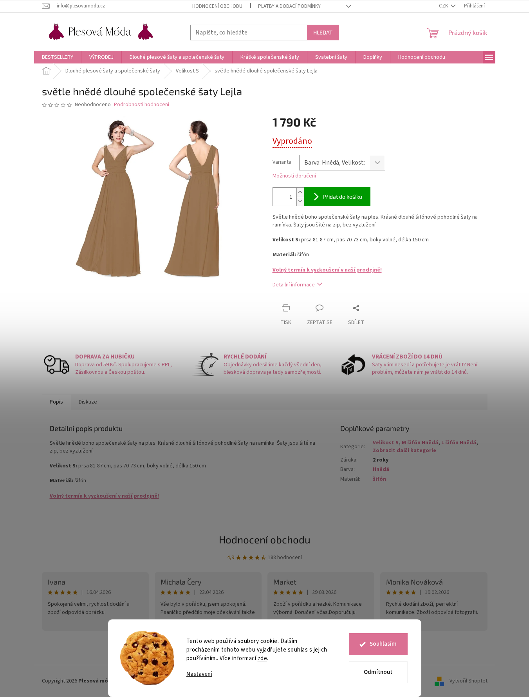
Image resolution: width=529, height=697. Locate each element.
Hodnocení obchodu (217, 6)
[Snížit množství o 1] (300, 201)
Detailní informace (294, 285)
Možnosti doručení (294, 176)
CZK (444, 5)
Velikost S (386, 443)
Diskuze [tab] (88, 402)
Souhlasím (383, 644)
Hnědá (381, 469)
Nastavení (199, 674)
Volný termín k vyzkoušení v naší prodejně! (327, 270)
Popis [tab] (56, 402)
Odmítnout (378, 672)
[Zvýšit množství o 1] (300, 192)
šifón (379, 479)
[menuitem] (57, 57)
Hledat (322, 32)
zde (262, 658)
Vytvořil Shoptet (468, 681)
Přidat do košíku (342, 196)
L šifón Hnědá (458, 443)
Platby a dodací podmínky (289, 6)
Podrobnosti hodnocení (141, 105)
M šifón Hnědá (420, 443)
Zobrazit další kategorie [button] (404, 450)
